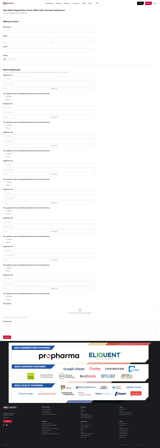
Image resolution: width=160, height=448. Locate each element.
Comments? (7, 321)
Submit (7, 337)
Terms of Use (123, 445)
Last (51, 42)
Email (5, 46)
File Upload (7, 303)
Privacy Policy (142, 445)
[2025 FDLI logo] (8, 3)
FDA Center (7, 27)
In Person (9, 96)
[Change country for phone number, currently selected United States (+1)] (5, 59)
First (4, 42)
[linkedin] (7, 425)
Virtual (8, 99)
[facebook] (3, 425)
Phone (5, 55)
